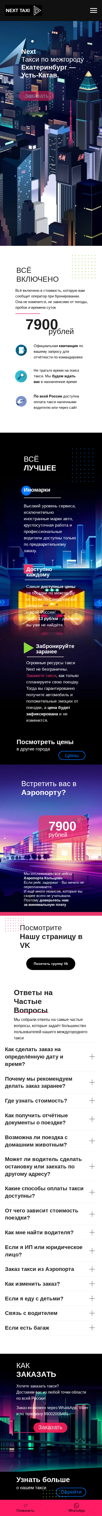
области (79, 1392)
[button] (36, 96)
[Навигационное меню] (93, 10)
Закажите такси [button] (41, 675)
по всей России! (31, 1398)
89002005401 (56, 1414)
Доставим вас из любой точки (43, 1392)
